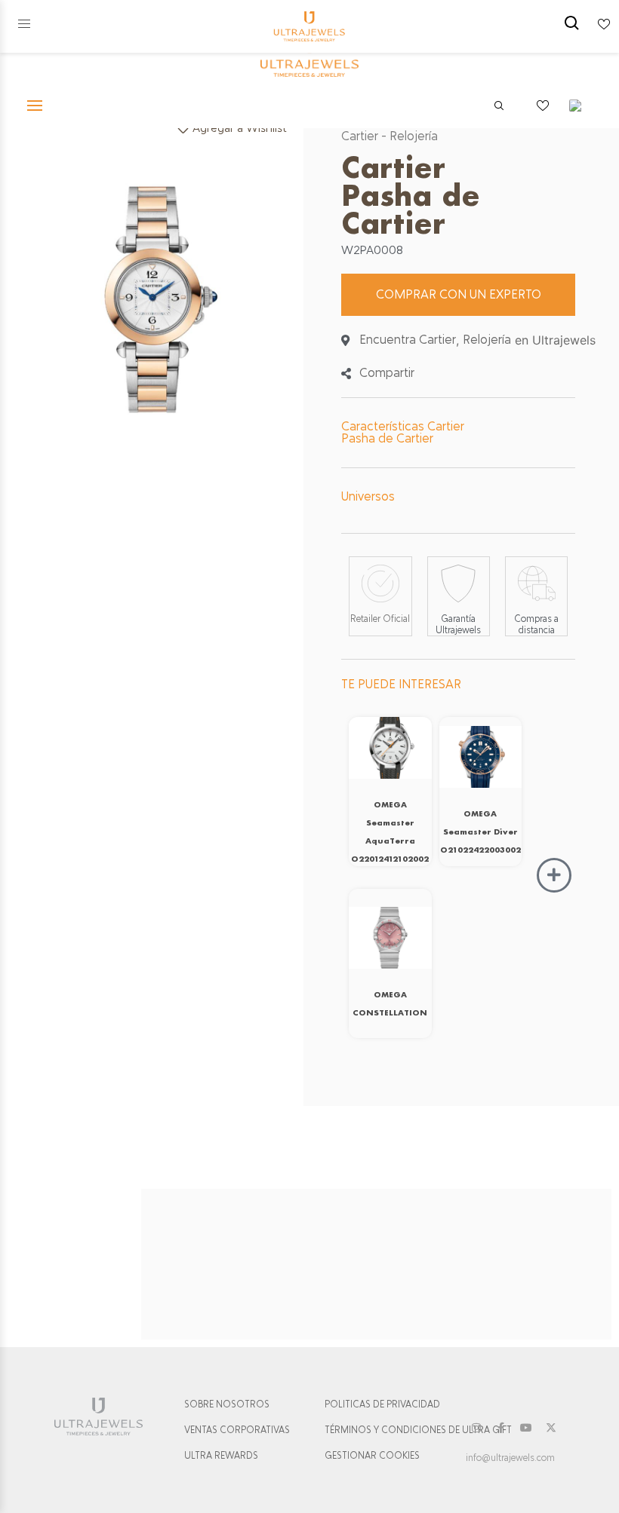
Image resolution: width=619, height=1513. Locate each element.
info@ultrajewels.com (510, 1458)
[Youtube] (526, 1427)
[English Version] (580, 105)
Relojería (414, 136)
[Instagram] (476, 1427)
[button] (24, 24)
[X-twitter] (551, 1427)
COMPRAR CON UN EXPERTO (458, 294)
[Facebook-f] (501, 1427)
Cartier (359, 136)
